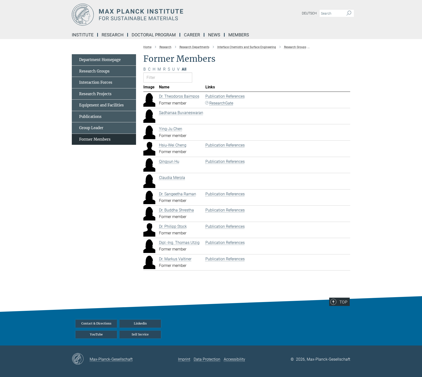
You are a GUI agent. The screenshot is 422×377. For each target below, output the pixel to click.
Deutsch (309, 13)
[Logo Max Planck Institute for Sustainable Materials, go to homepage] (163, 15)
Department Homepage (100, 59)
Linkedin (140, 323)
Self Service (140, 334)
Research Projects (95, 94)
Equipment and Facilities (101, 105)
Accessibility (234, 359)
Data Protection (207, 359)
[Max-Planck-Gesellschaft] (81, 359)
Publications (90, 116)
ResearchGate (221, 103)
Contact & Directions (96, 323)
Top (343, 302)
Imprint (184, 359)
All (184, 69)
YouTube (96, 334)
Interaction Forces (95, 82)
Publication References (225, 96)
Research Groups (94, 71)
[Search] (349, 13)
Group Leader (91, 128)
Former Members (95, 139)
